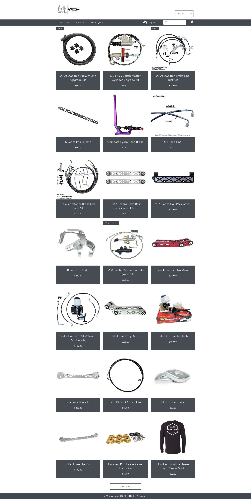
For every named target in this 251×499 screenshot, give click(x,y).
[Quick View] (125, 49)
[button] (184, 13)
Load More (125, 486)
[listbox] (184, 13)
